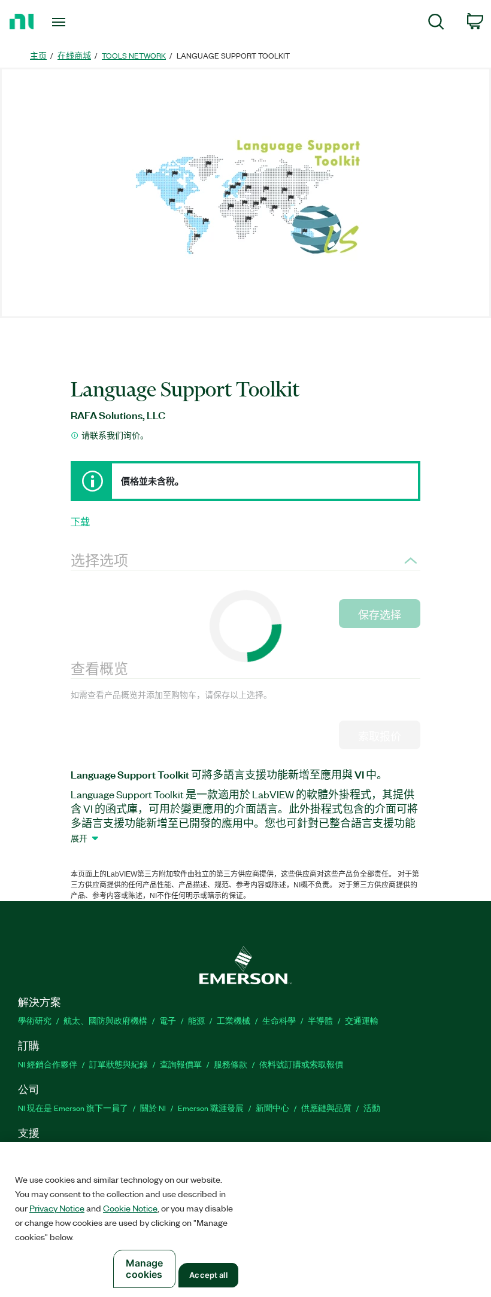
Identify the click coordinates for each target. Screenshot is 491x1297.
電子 (167, 1020)
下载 (80, 521)
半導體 (320, 1020)
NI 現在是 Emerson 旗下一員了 (73, 1107)
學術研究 (34, 1020)
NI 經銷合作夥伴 (47, 1064)
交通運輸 (361, 1020)
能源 (196, 1020)
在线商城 (74, 55)
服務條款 (230, 1064)
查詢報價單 (181, 1064)
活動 (371, 1107)
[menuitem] (436, 23)
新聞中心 (272, 1107)
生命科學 (279, 1020)
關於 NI (153, 1107)
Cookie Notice (130, 1208)
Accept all (208, 1275)
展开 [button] (79, 838)
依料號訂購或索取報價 (301, 1064)
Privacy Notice (56, 1208)
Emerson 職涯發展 (211, 1107)
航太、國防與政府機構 (105, 1020)
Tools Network (134, 55)
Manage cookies (144, 1268)
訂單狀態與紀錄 (118, 1064)
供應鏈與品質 (326, 1107)
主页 (38, 55)
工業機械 (233, 1020)
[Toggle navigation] (73, 22)
